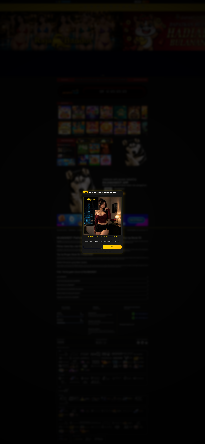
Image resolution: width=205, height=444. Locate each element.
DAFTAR (112, 246)
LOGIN (92, 247)
